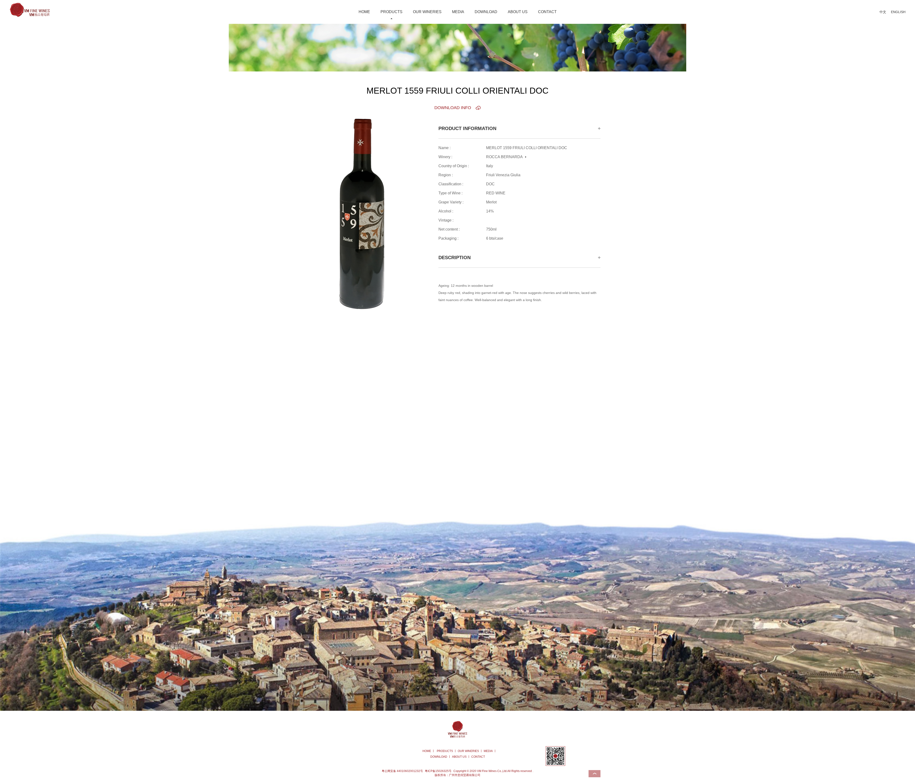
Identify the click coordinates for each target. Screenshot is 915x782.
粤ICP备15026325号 (438, 771)
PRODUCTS (391, 12)
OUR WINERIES (427, 12)
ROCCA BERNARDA (504, 157)
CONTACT (547, 12)
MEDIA (458, 12)
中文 (882, 12)
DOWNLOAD (486, 12)
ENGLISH (898, 12)
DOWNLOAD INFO (452, 107)
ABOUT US (518, 12)
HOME (364, 12)
